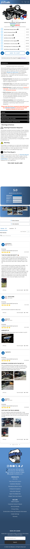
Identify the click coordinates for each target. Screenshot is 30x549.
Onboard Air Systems (15, 489)
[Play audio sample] (2, 53)
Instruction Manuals (15, 491)
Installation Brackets (15, 484)
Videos (3, 112)
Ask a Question (15, 224)
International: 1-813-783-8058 (16, 470)
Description (4, 63)
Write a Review (15, 220)
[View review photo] (4, 282)
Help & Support (15, 501)
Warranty (15, 516)
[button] (25, 290)
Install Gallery (4, 158)
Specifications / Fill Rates (8, 118)
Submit (15, 542)
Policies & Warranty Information (10, 121)
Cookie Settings (15, 514)
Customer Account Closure (15, 504)
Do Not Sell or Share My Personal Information (15, 511)
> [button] (19, 444)
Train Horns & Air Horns (15, 481)
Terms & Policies (15, 506)
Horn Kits (15, 479)
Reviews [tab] (2, 228)
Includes (3, 115)
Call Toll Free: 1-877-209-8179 (15, 469)
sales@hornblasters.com (16, 474)
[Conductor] (4, 209)
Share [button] (5, 290)
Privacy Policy (15, 509)
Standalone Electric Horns (15, 486)
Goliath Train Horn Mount (15, 496)
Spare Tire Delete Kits (15, 493)
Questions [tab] (11, 228)
